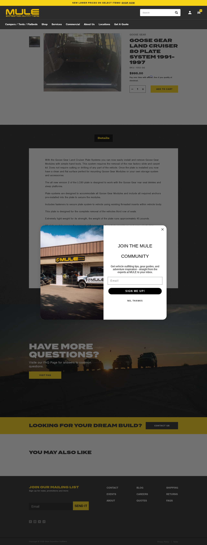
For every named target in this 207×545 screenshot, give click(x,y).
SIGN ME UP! (135, 291)
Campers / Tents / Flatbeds (21, 24)
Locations (104, 24)
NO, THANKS (135, 301)
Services (57, 24)
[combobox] (160, 12)
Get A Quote (121, 24)
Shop (45, 24)
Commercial (73, 24)
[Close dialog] (162, 229)
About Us (89, 24)
